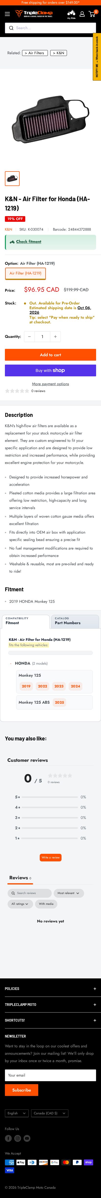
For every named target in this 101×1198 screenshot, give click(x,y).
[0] (92, 14)
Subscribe (21, 1090)
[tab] (26, 622)
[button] (50, 797)
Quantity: (13, 336)
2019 (26, 686)
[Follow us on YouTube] (27, 1138)
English (13, 1113)
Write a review (51, 857)
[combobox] (50, 28)
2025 (59, 702)
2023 (58, 686)
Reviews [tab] (20, 877)
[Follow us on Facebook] (8, 1138)
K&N (8, 229)
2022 (42, 686)
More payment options (50, 384)
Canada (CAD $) (45, 1113)
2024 (75, 686)
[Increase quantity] (55, 336)
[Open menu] (7, 14)
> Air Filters (34, 53)
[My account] (82, 14)
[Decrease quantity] (29, 336)
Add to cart (50, 355)
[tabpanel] (50, 932)
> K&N (58, 53)
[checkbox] (46, 904)
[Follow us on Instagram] (17, 1138)
